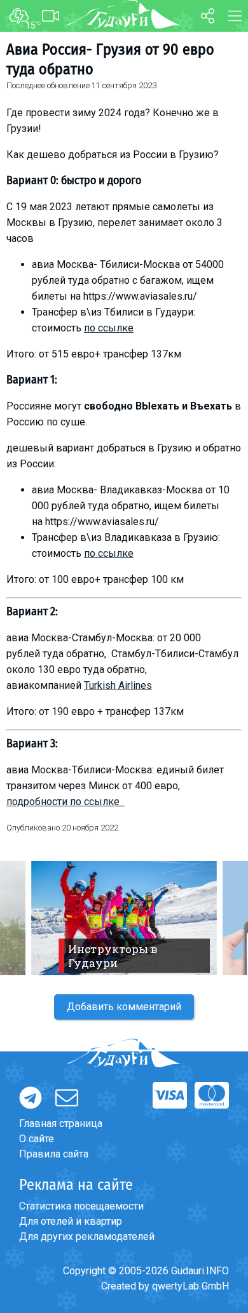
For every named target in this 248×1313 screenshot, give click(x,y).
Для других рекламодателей (87, 1236)
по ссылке (109, 328)
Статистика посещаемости (81, 1206)
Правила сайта (53, 1154)
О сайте (36, 1139)
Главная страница (60, 1123)
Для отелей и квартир (70, 1221)
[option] (124, 918)
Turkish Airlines (118, 685)
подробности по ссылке (65, 802)
